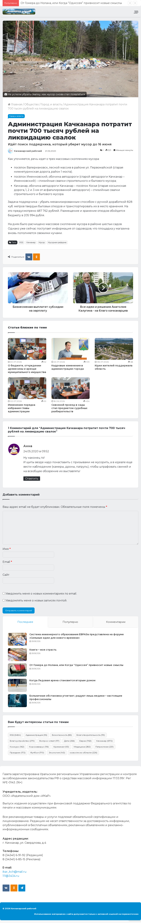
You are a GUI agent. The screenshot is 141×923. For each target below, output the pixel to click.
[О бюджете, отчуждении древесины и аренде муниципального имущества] (27, 349)
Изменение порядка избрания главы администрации (21, 408)
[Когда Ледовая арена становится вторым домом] (17, 685)
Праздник (17, 752)
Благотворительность (91, 735)
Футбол (37, 752)
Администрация (36, 735)
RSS (21, 242)
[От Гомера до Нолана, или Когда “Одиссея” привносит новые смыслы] (17, 669)
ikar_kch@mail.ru (14, 871)
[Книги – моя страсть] (17, 654)
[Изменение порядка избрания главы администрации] (27, 388)
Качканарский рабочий (28, 151)
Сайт (6, 574)
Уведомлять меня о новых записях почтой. (36, 600)
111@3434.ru (11, 875)
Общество (31, 104)
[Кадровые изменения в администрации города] (70, 349)
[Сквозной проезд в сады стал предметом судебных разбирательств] (70, 388)
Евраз (85, 741)
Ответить (31, 478)
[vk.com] (6, 888)
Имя (7, 549)
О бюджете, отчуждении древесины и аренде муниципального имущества (27, 369)
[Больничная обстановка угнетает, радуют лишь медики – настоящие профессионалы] (17, 700)
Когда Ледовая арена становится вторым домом (56, 3)
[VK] (28, 256)
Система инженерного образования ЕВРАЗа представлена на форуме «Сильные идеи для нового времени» (76, 636)
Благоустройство (22, 741)
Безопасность (62, 735)
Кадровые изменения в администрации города (67, 367)
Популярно (70, 621)
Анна (27, 446)
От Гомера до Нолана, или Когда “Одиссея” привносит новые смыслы (76, 665)
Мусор (42, 242)
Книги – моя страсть (42, 649)
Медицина (82, 746)
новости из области (83, 752)
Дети (69, 741)
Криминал (61, 746)
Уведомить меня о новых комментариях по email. (41, 593)
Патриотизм (104, 746)
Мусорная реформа (57, 242)
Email (7, 561)
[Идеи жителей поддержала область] (114, 349)
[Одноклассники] (36, 256)
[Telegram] (21, 888)
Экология (57, 752)
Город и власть (51, 104)
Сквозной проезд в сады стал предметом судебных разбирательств (69, 408)
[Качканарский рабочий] (19, 11)
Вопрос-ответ (49, 741)
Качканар (30, 242)
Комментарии (115, 621)
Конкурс (17, 746)
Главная (16, 104)
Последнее (25, 621)
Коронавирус (39, 746)
